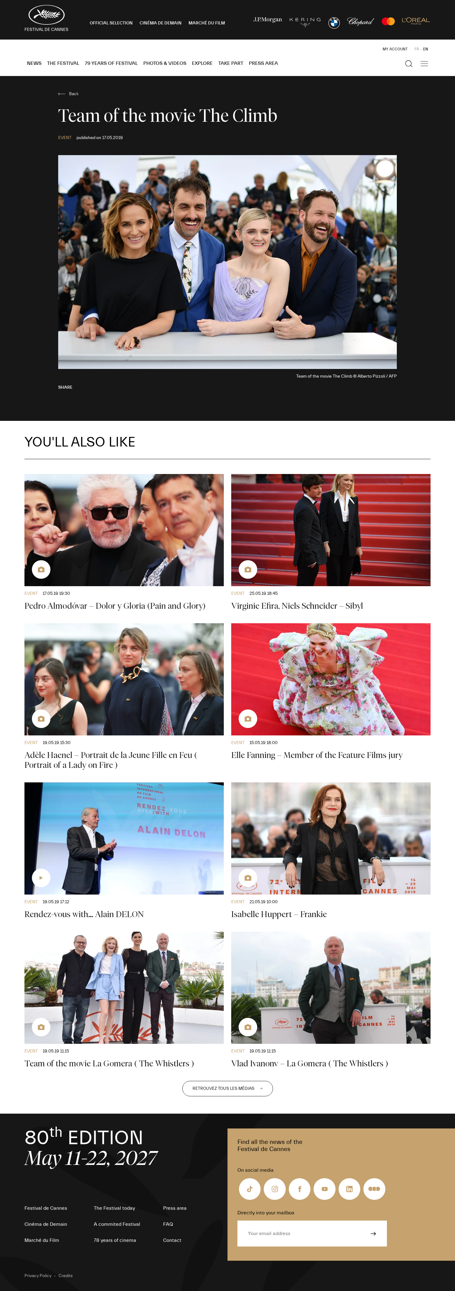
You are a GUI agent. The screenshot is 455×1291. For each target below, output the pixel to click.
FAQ (168, 1224)
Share (65, 387)
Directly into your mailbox (265, 1213)
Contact (172, 1240)
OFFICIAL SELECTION (111, 23)
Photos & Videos (164, 63)
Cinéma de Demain (45, 1224)
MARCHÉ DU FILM (206, 23)
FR (416, 49)
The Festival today (114, 1208)
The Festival (63, 63)
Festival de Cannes (45, 1208)
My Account (395, 49)
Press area (263, 63)
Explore (202, 63)
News (34, 63)
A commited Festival (117, 1224)
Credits (65, 1275)
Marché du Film (41, 1240)
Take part (230, 63)
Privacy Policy (37, 1275)
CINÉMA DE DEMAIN (161, 23)
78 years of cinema (115, 1240)
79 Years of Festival (111, 63)
